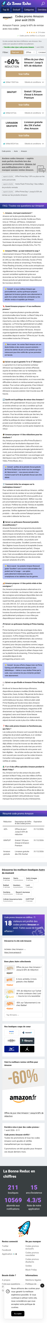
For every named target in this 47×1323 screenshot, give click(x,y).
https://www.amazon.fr (12, 952)
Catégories (29, 9)
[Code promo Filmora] (27, 1041)
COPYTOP (30, 900)
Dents (18, 879)
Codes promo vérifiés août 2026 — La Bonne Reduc (17, 4)
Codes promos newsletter (32, 1254)
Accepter (18, 1313)
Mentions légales (33, 1280)
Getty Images (31, 879)
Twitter (5, 1246)
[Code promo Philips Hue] (11, 1032)
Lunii (29, 886)
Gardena (8, 893)
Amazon (6, 879)
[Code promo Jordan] (27, 1049)
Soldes (28, 1266)
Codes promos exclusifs (32, 1247)
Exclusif (16, 9)
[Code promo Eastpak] (11, 1041)
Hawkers (18, 886)
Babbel (6, 886)
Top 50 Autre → (12, 1015)
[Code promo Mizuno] (11, 1049)
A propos (6, 1280)
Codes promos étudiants (32, 1260)
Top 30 (6, 9)
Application (7, 1254)
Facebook (6, 1250)
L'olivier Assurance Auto (13, 900)
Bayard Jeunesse (23, 893)
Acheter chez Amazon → (15, 949)
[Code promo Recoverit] (27, 1032)
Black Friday (31, 1269)
